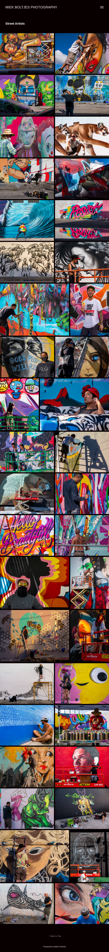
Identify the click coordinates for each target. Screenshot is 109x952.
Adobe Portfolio (59, 947)
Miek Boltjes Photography (31, 7)
